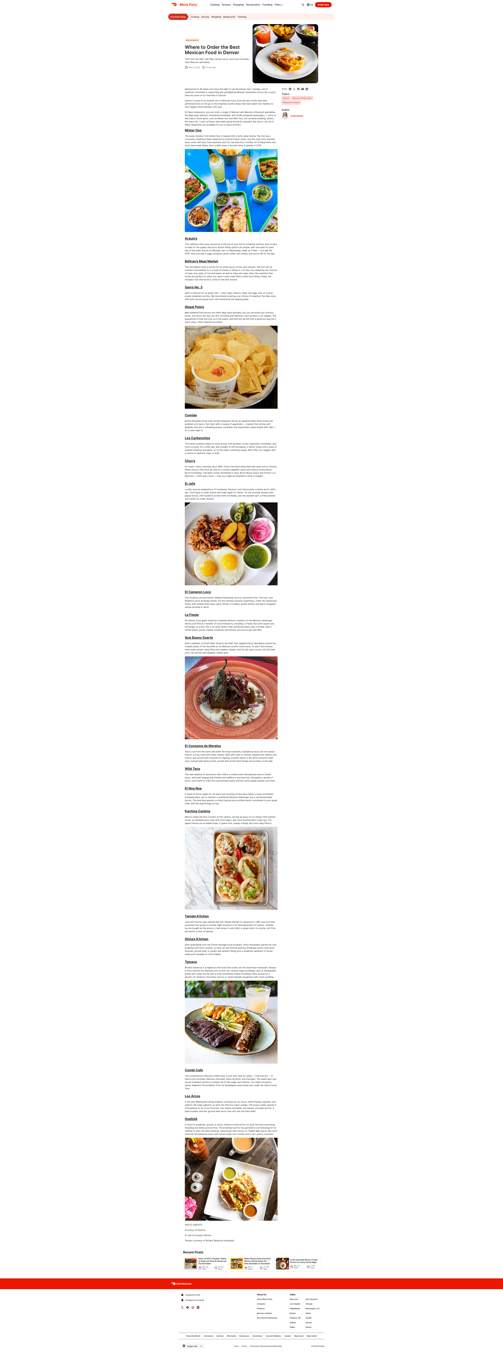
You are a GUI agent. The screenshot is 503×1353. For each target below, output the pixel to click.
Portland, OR (295, 1318)
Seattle (308, 1318)
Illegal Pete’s (194, 307)
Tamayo (191, 962)
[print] (306, 89)
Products (261, 1308)
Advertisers (257, 1336)
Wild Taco (192, 769)
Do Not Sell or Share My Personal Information (266, 1346)
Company (261, 1304)
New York (294, 1299)
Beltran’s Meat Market (201, 261)
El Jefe (190, 484)
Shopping (238, 4)
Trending (267, 4)
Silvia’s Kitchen (196, 939)
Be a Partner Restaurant (267, 1318)
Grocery (226, 4)
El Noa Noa (193, 788)
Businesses (244, 1336)
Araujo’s (191, 238)
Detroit (308, 1327)
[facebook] (298, 89)
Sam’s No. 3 (194, 287)
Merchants (231, 1336)
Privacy (244, 1346)
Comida (191, 415)
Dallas (292, 1327)
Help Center (312, 1336)
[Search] (303, 4)
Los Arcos (192, 1096)
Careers (287, 1336)
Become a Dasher (264, 1313)
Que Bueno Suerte (199, 637)
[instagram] (192, 1308)
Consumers (208, 1336)
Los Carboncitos (197, 438)
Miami (308, 1313)
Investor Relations (273, 1336)
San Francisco (312, 1299)
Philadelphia (295, 1308)
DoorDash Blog (177, 16)
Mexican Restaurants (302, 98)
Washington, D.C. (313, 1308)
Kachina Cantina (197, 811)
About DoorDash (193, 1336)
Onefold (191, 1119)
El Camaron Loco (198, 592)
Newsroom (299, 1336)
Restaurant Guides (291, 102)
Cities (278, 4)
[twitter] (182, 1308)
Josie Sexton (296, 115)
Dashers (220, 1336)
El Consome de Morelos (203, 746)
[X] (294, 89)
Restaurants (253, 4)
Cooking (214, 4)
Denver (286, 98)
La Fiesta (192, 615)
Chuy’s (190, 461)
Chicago (309, 1304)
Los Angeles (295, 1304)
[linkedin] (290, 89)
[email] (302, 89)
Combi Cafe (194, 1070)
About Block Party (264, 1299)
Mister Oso (193, 130)
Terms (236, 1346)
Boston (293, 1313)
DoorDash (320, 1346)
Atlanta (293, 1322)
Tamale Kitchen (197, 916)
